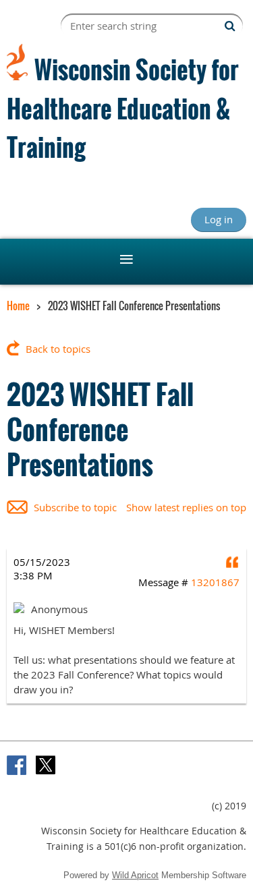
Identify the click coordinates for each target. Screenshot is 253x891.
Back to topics (58, 348)
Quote (233, 562)
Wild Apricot (135, 875)
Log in (218, 219)
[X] (45, 765)
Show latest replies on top (186, 507)
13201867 (215, 582)
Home (18, 305)
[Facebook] (16, 765)
